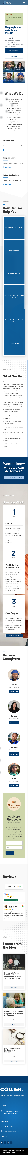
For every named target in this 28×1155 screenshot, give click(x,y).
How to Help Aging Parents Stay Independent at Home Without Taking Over (12, 975)
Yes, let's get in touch (14, 477)
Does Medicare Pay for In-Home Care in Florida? (13, 1050)
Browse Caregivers (14, 50)
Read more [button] (7, 919)
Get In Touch (14, 56)
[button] (14, 887)
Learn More (14, 231)
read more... (14, 987)
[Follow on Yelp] (8, 1142)
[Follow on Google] (2, 1142)
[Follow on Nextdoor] (11, 1142)
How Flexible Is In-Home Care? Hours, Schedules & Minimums (13, 1013)
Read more (7, 150)
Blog (14, 983)
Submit (10, 853)
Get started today (14, 635)
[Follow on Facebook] (5, 1142)
